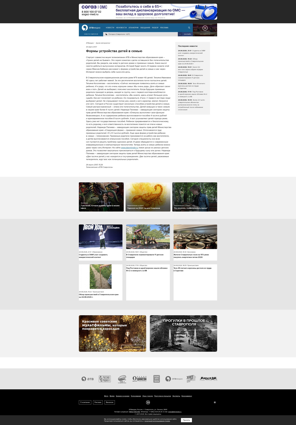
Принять (186, 420)
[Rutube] (209, 402)
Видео (112, 396)
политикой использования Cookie (157, 421)
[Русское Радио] (105, 379)
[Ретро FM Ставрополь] (122, 379)
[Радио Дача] (156, 379)
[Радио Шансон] (139, 379)
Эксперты (176, 396)
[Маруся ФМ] (208, 379)
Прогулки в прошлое (162, 396)
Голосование (136, 396)
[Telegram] (189, 402)
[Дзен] (215, 402)
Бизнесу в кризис (123, 396)
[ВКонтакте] (184, 402)
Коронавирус (187, 396)
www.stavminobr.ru (129, 147)
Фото (106, 396)
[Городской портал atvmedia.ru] (174, 379)
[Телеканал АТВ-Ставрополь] (87, 379)
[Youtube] (204, 402)
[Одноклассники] (194, 402)
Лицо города (147, 396)
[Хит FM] (191, 379)
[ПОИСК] (189, 27)
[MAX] (199, 402)
